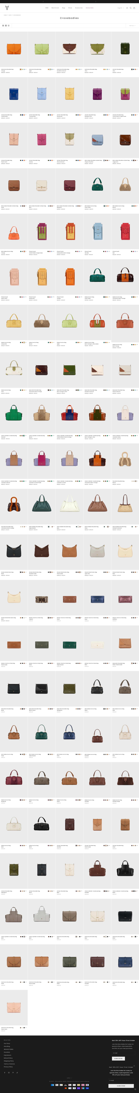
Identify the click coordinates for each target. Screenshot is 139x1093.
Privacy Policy (8, 1067)
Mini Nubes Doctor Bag (90, 206)
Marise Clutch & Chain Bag (36, 618)
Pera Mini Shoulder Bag (118, 482)
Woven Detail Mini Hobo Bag (8, 618)
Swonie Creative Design (82, 1081)
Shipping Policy (9, 1061)
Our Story (7, 1043)
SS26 (47, 8)
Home (5, 15)
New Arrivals (55, 8)
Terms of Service (9, 1064)
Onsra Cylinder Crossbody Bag (9, 436)
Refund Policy (8, 1058)
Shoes (70, 8)
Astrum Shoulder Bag (118, 70)
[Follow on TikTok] (17, 1072)
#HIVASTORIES (8, 1049)
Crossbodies (17, 15)
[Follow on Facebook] (4, 1072)
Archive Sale (89, 8)
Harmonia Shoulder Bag (7, 70)
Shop (10, 15)
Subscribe (121, 1086)
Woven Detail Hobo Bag (7, 573)
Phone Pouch (36, 252)
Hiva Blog (7, 1046)
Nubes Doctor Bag (89, 297)
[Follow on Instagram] (9, 1072)
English (120, 8)
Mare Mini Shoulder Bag (35, 390)
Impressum (7, 1055)
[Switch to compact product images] (8, 25)
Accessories (79, 8)
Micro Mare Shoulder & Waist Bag (93, 161)
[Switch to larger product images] (3, 25)
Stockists (7, 1052)
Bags (63, 8)
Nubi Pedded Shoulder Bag (36, 527)
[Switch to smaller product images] (6, 25)
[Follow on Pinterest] (13, 1072)
